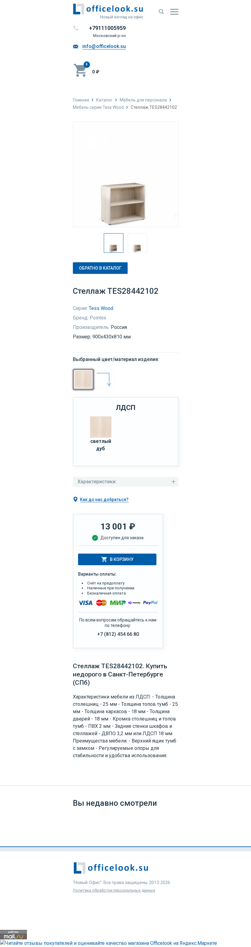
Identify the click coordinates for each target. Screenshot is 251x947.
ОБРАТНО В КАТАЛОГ (100, 268)
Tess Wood (101, 308)
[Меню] (174, 11)
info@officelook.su (104, 46)
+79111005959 (107, 28)
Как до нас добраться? (104, 499)
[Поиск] (161, 11)
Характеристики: (97, 482)
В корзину (121, 559)
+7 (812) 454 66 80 (118, 634)
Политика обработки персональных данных (114, 890)
